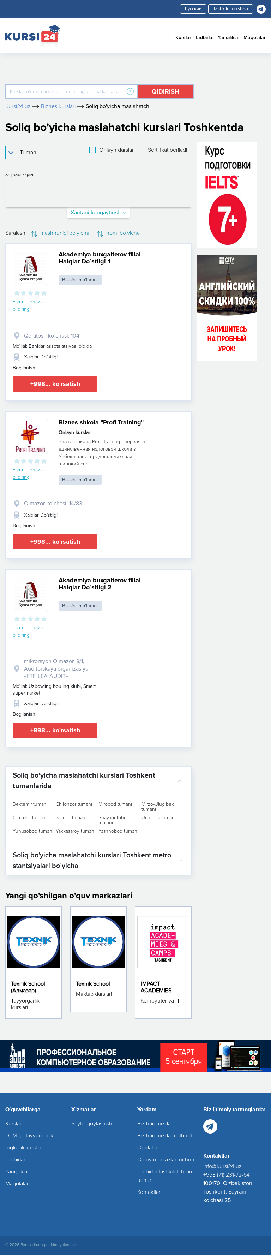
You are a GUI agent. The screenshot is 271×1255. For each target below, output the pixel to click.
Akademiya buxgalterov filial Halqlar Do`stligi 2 (100, 583)
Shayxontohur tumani (113, 820)
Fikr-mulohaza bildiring (28, 305)
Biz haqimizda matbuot (164, 1135)
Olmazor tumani (30, 817)
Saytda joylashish (91, 1123)
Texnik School (93, 983)
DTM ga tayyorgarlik (29, 1135)
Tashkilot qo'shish (230, 9)
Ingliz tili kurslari (23, 1147)
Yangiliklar (229, 38)
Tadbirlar (204, 38)
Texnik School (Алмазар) (28, 987)
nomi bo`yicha (122, 233)
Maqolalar (254, 38)
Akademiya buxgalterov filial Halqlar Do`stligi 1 (100, 257)
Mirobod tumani (115, 804)
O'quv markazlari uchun (165, 1159)
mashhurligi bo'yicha (64, 233)
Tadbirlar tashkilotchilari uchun (164, 1176)
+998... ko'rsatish (55, 384)
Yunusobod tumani (33, 831)
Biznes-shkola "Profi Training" (101, 422)
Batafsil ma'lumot (80, 280)
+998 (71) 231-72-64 (226, 1174)
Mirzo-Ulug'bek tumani (157, 807)
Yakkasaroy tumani (75, 831)
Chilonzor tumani (74, 804)
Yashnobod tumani (118, 831)
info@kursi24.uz (222, 1166)
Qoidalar (147, 1147)
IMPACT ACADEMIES (156, 987)
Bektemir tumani (30, 804)
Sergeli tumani (71, 817)
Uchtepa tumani (158, 817)
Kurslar (183, 38)
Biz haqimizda (154, 1123)
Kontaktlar (149, 1192)
